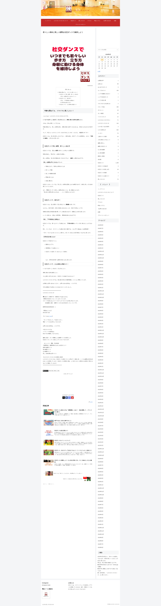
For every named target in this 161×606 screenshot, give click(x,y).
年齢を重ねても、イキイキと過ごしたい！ (68, 92)
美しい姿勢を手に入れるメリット (68, 96)
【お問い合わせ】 (102, 208)
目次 (66, 89)
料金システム (101, 205)
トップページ (101, 189)
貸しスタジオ (101, 199)
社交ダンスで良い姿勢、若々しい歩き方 (69, 94)
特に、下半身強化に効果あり (67, 100)
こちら (50, 316)
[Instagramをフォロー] (69, 397)
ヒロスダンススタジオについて (106, 192)
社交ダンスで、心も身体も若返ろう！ (68, 104)
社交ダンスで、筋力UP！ (66, 98)
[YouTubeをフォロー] (72, 397)
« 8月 (99, 71)
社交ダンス (46, 370)
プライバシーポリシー (103, 215)
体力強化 (51, 370)
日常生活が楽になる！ (66, 102)
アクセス (100, 202)
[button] (117, 49)
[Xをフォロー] (63, 397)
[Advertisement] (68, 383)
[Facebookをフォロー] (66, 397)
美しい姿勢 (57, 370)
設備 (99, 212)
